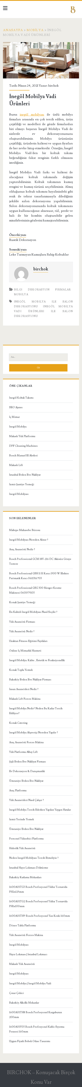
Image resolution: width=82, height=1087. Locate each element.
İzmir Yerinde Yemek (21, 819)
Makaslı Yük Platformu (22, 436)
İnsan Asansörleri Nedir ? (23, 689)
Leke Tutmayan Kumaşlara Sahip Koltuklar (39, 255)
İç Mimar (14, 417)
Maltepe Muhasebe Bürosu (24, 530)
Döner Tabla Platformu (22, 925)
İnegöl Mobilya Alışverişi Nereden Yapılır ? (33, 732)
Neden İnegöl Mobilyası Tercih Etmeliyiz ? (34, 858)
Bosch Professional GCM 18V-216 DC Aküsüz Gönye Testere (40, 561)
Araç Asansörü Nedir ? (22, 549)
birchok (53, 86)
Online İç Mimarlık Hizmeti (25, 650)
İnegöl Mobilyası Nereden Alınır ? (28, 539)
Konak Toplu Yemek (21, 670)
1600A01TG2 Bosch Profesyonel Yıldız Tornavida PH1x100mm (38, 904)
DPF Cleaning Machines (23, 446)
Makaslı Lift (16, 465)
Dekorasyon (39, 289)
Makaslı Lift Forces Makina (24, 698)
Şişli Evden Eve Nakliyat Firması (27, 761)
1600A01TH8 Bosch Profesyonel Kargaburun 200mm (35, 1015)
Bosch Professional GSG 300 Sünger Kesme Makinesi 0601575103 (35, 590)
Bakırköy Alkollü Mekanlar (24, 1002)
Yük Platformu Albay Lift (23, 752)
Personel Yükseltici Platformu (26, 838)
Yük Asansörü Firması (22, 621)
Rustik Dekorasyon (22, 240)
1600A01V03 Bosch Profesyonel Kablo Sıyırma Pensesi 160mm (36, 1029)
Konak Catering (18, 723)
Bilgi (18, 289)
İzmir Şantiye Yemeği (21, 484)
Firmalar (63, 289)
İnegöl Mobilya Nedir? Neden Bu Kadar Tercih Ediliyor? (35, 711)
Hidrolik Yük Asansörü (22, 848)
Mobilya (35, 30)
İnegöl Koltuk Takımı (21, 397)
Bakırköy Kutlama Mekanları (25, 877)
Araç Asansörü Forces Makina (26, 742)
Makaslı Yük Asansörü (22, 964)
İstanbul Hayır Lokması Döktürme (28, 867)
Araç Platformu (17, 790)
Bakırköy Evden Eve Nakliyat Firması (30, 679)
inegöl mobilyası (32, 115)
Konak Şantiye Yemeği (22, 602)
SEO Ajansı (15, 407)
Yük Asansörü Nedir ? (21, 631)
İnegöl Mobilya (17, 426)
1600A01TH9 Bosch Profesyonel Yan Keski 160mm (39, 916)
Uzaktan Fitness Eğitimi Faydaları (28, 641)
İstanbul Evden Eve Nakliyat (25, 474)
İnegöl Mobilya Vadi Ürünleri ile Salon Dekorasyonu (43, 311)
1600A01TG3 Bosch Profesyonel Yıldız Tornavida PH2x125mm (38, 889)
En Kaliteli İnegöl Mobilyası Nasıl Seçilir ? (33, 612)
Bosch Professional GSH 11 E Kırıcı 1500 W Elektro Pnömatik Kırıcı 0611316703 (39, 576)
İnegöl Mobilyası (18, 494)
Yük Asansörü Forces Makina (26, 935)
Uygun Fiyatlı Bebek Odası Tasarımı (29, 1041)
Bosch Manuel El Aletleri (23, 455)
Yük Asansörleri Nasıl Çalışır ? (26, 800)
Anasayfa (13, 30)
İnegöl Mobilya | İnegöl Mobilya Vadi (30, 983)
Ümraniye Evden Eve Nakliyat (26, 781)
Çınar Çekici (16, 993)
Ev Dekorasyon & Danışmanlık (27, 771)
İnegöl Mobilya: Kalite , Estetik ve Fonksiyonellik (37, 660)
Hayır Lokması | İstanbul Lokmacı (28, 954)
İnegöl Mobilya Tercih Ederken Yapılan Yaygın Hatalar (40, 809)
